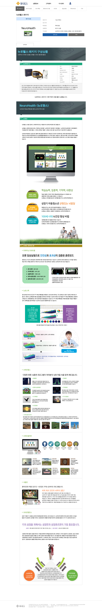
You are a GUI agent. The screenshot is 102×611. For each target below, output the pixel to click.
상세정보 (25, 44)
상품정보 (35, 3)
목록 (76, 34)
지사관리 (61, 3)
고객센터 (48, 3)
